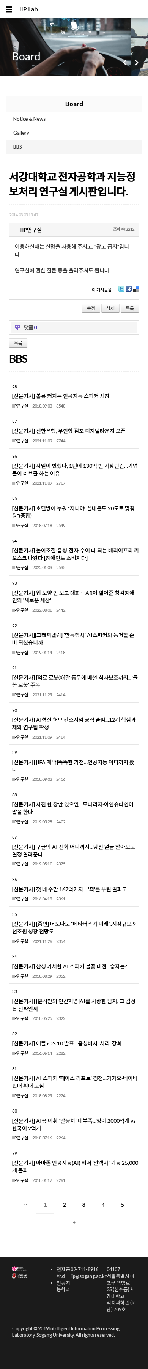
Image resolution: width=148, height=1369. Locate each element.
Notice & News (29, 119)
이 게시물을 (102, 289)
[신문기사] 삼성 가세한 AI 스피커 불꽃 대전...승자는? (69, 966)
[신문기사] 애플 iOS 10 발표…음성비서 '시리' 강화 (67, 1043)
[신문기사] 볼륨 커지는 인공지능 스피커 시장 (61, 396)
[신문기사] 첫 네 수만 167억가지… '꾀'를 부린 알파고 (69, 889)
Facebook (129, 291)
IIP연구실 (20, 405)
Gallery (21, 133)
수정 (91, 308)
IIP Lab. (29, 9)
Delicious (136, 291)
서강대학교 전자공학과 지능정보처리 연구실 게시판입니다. (72, 184)
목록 (130, 308)
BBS (17, 147)
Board (74, 104)
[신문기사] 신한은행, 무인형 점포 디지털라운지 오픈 (69, 431)
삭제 (110, 308)
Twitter (121, 291)
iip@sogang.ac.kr (89, 1276)
